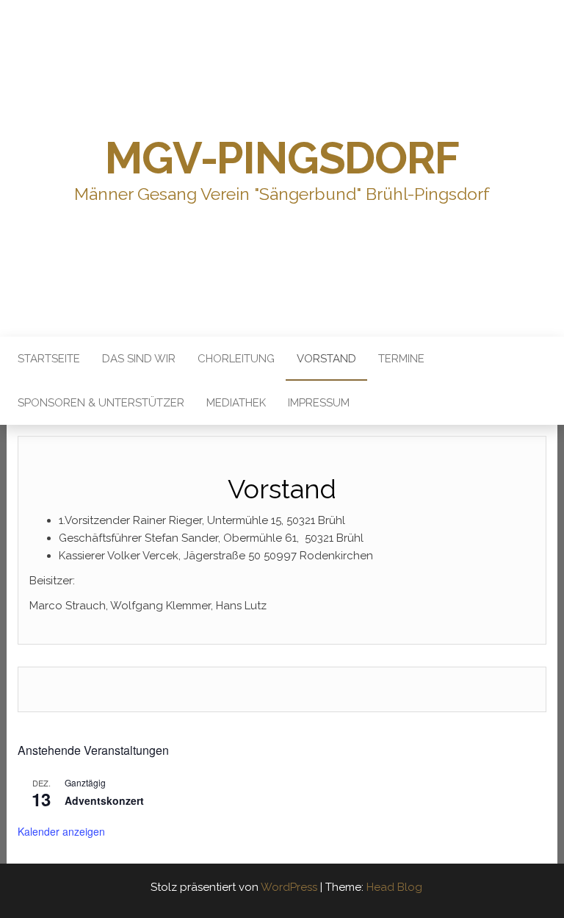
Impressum (319, 402)
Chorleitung (236, 358)
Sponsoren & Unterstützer (101, 402)
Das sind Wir (139, 358)
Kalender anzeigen (61, 831)
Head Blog (394, 887)
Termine (401, 358)
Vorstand (326, 358)
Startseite (49, 358)
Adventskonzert (104, 800)
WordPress (289, 887)
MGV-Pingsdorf (281, 158)
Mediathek (236, 402)
